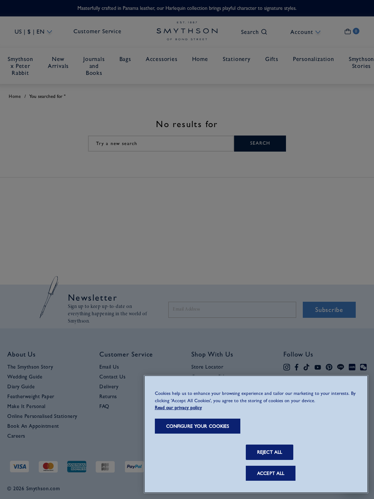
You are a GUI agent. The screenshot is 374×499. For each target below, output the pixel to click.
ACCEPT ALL (270, 473)
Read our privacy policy (178, 407)
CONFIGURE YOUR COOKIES (197, 426)
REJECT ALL (269, 452)
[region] (256, 434)
